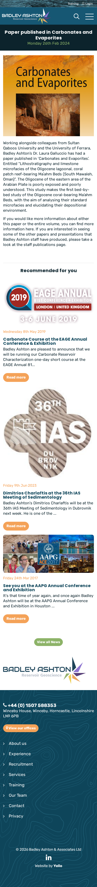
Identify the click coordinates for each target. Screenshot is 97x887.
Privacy (16, 816)
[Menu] (89, 17)
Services (17, 774)
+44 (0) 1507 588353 (31, 705)
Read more (16, 377)
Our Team (18, 795)
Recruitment (21, 764)
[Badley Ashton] (26, 16)
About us (17, 743)
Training (17, 784)
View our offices (22, 728)
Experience (20, 753)
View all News (48, 642)
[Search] (77, 17)
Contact (16, 805)
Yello (58, 866)
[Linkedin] (49, 858)
